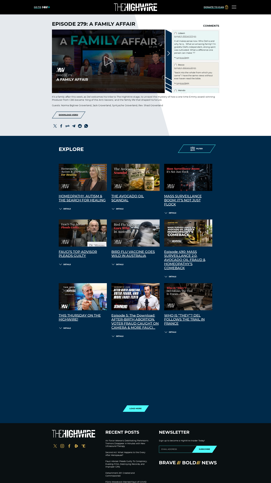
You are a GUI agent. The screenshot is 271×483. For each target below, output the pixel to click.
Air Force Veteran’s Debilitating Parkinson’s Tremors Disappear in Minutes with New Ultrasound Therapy (126, 443)
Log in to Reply (182, 58)
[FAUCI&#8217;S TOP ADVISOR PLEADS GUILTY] (83, 233)
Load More (135, 409)
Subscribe (204, 449)
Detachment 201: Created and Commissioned (120, 474)
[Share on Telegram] (74, 126)
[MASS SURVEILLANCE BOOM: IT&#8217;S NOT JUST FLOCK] (188, 177)
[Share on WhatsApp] (86, 126)
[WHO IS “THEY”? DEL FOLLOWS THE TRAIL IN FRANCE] (188, 296)
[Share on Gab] (67, 126)
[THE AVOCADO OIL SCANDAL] (135, 177)
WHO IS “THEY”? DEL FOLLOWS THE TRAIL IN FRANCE (184, 320)
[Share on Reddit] (80, 126)
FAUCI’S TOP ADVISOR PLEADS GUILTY (78, 254)
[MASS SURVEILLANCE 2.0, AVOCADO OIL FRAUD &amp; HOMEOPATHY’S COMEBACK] (188, 233)
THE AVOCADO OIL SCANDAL (127, 198)
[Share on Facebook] (61, 126)
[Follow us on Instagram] (62, 446)
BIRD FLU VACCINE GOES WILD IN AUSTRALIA (133, 254)
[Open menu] (234, 7)
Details (67, 209)
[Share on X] (55, 126)
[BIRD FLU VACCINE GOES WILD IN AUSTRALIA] (135, 233)
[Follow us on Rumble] (76, 446)
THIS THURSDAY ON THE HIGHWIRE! (80, 317)
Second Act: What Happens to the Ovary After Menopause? (125, 454)
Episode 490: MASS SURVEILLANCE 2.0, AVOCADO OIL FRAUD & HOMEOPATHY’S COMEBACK (184, 260)
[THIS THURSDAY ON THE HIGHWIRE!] (83, 296)
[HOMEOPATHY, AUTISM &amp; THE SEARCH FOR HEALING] (83, 177)
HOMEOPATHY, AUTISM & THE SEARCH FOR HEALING (82, 198)
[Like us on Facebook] (69, 446)
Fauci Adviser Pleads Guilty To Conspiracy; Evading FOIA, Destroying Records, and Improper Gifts (126, 464)
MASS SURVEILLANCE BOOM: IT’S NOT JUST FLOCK (183, 200)
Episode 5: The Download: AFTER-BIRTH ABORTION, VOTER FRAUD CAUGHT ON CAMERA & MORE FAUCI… (135, 321)
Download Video (68, 115)
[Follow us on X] (55, 446)
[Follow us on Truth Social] (83, 446)
